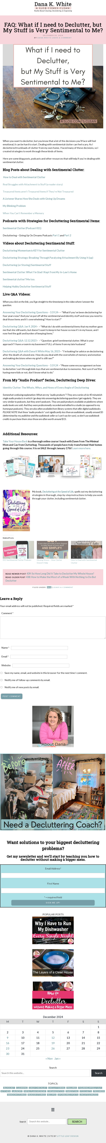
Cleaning (22, 1088)
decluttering (57, 1088)
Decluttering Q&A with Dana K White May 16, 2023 (31, 351)
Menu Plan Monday (35, 1091)
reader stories (36, 1095)
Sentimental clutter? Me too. (19, 279)
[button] (77, 1122)
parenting (72, 1091)
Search (53, 1067)
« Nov (49, 1058)
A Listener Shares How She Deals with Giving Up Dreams (34, 198)
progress (98, 1091)
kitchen (5, 1091)
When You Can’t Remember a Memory (23, 213)
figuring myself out (90, 1088)
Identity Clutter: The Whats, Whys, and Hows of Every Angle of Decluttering (46, 387)
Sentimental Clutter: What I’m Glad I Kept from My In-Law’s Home (40, 272)
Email (5, 656)
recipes (51, 1095)
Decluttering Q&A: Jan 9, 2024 (19, 326)
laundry (17, 1091)
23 (7, 1048)
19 (53, 1043)
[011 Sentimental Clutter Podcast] (18, 550)
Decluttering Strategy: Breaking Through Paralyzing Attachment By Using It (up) (48, 257)
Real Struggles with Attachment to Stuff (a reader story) (33, 184)
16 (7, 1043)
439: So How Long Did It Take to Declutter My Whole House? (60, 573)
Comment (7, 613)
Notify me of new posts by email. (22, 687)
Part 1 (56, 235)
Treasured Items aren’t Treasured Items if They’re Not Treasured (38, 191)
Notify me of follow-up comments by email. (27, 680)
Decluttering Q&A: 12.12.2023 (19, 340)
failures (71, 1088)
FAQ (49, 587)
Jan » (57, 1058)
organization (56, 1091)
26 (53, 1048)
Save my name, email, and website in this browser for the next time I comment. (46, 672)
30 (7, 1053)
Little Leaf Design (68, 1136)
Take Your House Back (15, 441)
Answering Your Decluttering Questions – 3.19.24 (30, 312)
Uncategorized (89, 1095)
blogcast (9, 1088)
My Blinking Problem (14, 205)
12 (53, 1037)
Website (6, 665)
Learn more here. (81, 448)
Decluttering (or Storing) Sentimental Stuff (27, 265)
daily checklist (38, 1088)
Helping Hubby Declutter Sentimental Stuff (27, 286)
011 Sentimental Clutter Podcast (17, 560)
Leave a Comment (62, 38)
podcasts (85, 1091)
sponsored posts (68, 1095)
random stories (17, 1095)
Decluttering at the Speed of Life (57, 491)
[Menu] (53, 1109)
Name (5, 647)
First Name (53, 883)
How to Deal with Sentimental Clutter (24, 177)
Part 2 (67, 235)
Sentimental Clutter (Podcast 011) (22, 228)
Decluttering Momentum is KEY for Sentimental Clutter (34, 250)
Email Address (53, 868)
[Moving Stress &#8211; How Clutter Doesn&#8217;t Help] (52, 550)
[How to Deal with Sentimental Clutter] (86, 550)
